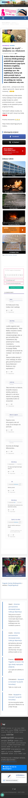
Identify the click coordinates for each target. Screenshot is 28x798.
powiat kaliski (11, 743)
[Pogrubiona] (5, 275)
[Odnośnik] (20, 275)
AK (14, 502)
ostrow (13, 53)
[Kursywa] (7, 275)
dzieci (6, 255)
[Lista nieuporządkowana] (15, 275)
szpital (3, 751)
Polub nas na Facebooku (11, 780)
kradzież (9, 732)
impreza (6, 730)
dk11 (13, 728)
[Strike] (11, 275)
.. (14, 464)
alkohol (3, 728)
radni (12, 746)
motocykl (16, 732)
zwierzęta (16, 753)
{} (22, 275)
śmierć (20, 753)
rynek (19, 746)
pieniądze (4, 741)
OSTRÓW (12, 45)
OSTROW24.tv (20, 775)
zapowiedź (4, 753)
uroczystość (10, 751)
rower (15, 746)
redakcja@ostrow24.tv (9, 762)
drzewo (19, 728)
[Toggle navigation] (3, 18)
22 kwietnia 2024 (6, 53)
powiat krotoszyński (21, 743)
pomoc (10, 255)
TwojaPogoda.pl (13, 585)
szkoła (23, 749)
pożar (8, 746)
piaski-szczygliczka (19, 738)
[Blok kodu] (18, 275)
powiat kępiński (4, 744)
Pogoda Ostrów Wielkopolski (11, 583)
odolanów (3, 735)
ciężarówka (8, 728)
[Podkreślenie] (9, 275)
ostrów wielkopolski (7, 736)
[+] (5, 276)
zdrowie (15, 255)
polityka (16, 741)
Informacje (5, 45)
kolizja (16, 730)
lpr (12, 732)
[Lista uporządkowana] (13, 275)
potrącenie (3, 743)
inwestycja (11, 730)
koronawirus (22, 730)
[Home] (5, 22)
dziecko (2, 730)
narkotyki (21, 732)
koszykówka (3, 732)
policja (10, 740)
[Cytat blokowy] (16, 275)
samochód (5, 749)
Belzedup (16, 484)
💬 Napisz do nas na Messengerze (9, 767)
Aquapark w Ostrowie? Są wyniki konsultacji (16, 681)
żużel (24, 753)
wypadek (17, 751)
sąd (6, 751)
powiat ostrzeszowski (14, 745)
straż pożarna (16, 749)
